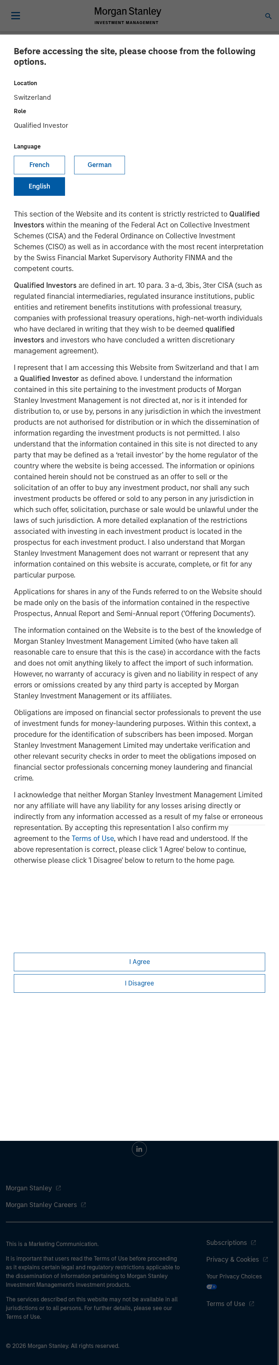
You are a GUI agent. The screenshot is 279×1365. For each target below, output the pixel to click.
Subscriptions (226, 1243)
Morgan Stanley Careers (41, 1205)
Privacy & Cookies (232, 1259)
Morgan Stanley (29, 1188)
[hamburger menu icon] (15, 15)
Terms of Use (93, 838)
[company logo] (127, 15)
